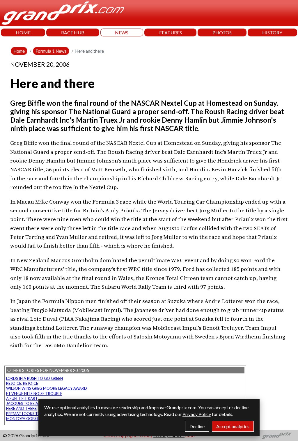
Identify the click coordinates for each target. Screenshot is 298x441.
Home (19, 51)
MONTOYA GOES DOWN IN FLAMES (37, 418)
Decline (197, 426)
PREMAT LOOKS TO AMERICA (32, 413)
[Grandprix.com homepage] (277, 435)
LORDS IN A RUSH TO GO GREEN (34, 378)
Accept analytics (232, 426)
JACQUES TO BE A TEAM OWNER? (36, 403)
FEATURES (170, 32)
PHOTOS (222, 32)
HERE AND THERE (21, 408)
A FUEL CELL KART (22, 398)
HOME (23, 32)
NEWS (121, 32)
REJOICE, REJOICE (22, 383)
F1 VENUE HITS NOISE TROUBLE (34, 393)
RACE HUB (72, 32)
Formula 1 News (51, 51)
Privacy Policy (196, 414)
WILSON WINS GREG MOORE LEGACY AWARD (46, 388)
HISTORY (272, 32)
